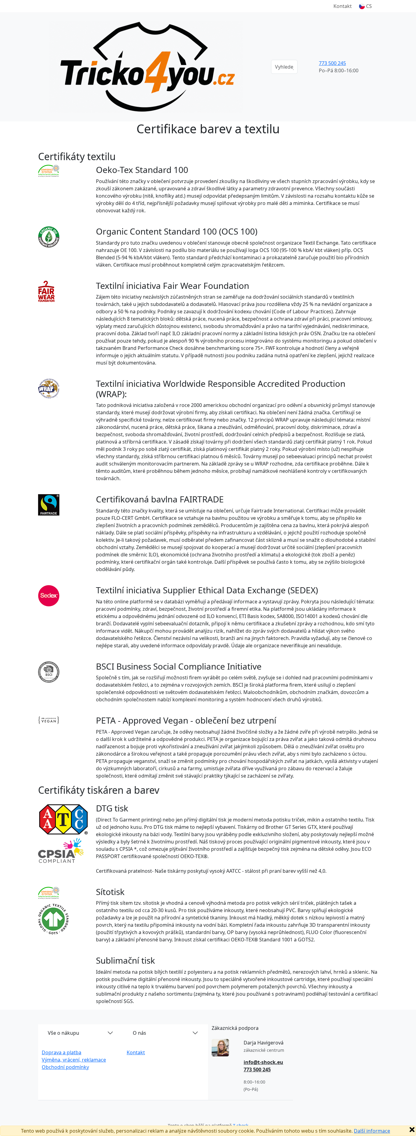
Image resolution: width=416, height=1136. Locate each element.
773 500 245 (332, 63)
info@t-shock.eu (263, 1062)
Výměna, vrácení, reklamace (74, 1059)
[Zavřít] (412, 1129)
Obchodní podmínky (65, 1067)
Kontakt (342, 6)
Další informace (372, 1130)
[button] (365, 6)
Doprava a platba (61, 1052)
